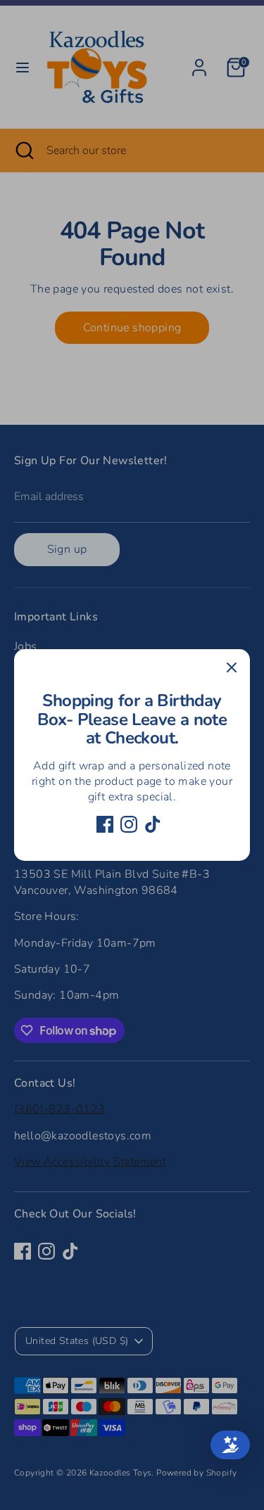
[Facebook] (104, 824)
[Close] (231, 667)
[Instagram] (128, 824)
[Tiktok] (152, 824)
